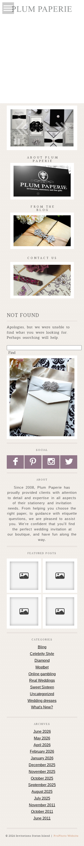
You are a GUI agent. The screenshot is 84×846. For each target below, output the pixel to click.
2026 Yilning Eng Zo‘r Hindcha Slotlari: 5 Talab (24, 611)
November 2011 (42, 805)
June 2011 (42, 818)
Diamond (42, 660)
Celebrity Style (42, 654)
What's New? (42, 707)
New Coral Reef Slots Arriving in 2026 (23, 573)
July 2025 (42, 798)
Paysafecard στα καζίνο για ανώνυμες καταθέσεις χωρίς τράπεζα (60, 611)
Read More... (21, 592)
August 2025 (42, 792)
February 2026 (42, 751)
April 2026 (42, 745)
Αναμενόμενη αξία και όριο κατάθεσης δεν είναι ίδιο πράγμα (60, 575)
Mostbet (42, 667)
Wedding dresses (42, 701)
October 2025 (42, 778)
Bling (42, 647)
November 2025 (42, 772)
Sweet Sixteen (42, 687)
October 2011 (42, 812)
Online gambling (42, 674)
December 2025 (42, 765)
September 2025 (42, 785)
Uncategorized (42, 694)
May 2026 (42, 738)
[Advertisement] (42, 59)
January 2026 (42, 758)
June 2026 (42, 731)
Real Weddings (42, 680)
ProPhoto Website (66, 835)
